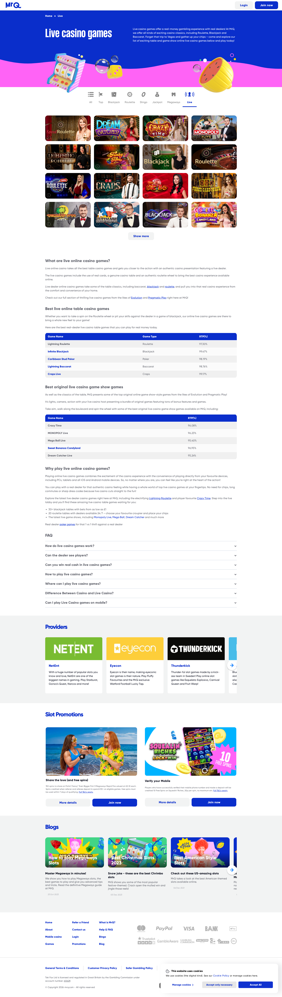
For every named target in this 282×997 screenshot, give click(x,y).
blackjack (153, 286)
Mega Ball (118, 517)
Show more (141, 236)
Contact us (78, 929)
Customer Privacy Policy (102, 968)
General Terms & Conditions (62, 968)
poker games (67, 524)
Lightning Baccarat (59, 366)
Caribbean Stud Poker (61, 359)
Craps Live (54, 374)
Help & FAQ (106, 929)
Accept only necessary (219, 984)
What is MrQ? (107, 922)
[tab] (90, 97)
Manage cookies (181, 984)
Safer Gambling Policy (139, 968)
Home (48, 922)
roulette (169, 286)
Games (49, 943)
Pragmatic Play (157, 297)
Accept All (256, 984)
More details (68, 802)
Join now (266, 5)
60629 (67, 981)
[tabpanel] (141, 178)
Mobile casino (53, 936)
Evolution (136, 297)
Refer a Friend (80, 922)
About (49, 929)
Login (244, 5)
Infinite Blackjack (58, 351)
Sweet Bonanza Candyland (64, 448)
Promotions (79, 943)
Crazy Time (203, 498)
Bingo (102, 936)
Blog (101, 943)
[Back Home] (13, 5)
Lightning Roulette (160, 498)
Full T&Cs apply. (86, 792)
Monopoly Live (102, 517)
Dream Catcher (135, 517)
